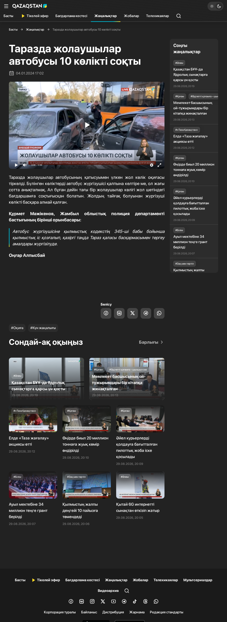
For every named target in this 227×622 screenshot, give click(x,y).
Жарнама (137, 612)
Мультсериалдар (197, 580)
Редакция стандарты (166, 612)
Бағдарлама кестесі (71, 16)
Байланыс (89, 612)
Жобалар (131, 16)
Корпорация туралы (60, 612)
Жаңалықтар (105, 16)
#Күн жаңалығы (43, 328)
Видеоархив (108, 591)
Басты (8, 16)
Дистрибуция (113, 612)
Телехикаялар (157, 16)
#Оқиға (17, 328)
